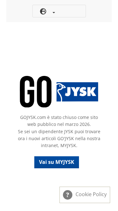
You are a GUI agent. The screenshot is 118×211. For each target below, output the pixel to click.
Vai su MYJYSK (56, 161)
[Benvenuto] (59, 92)
